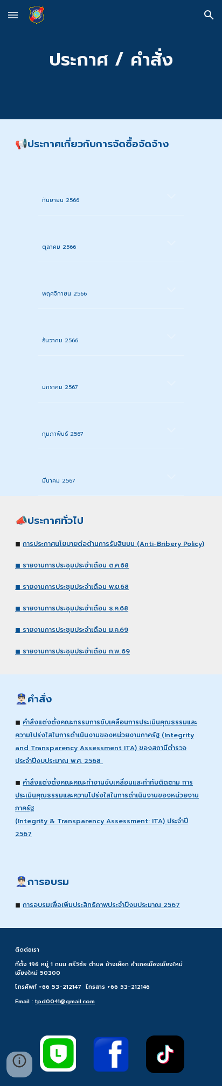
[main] (111, 59)
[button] (13, 15)
